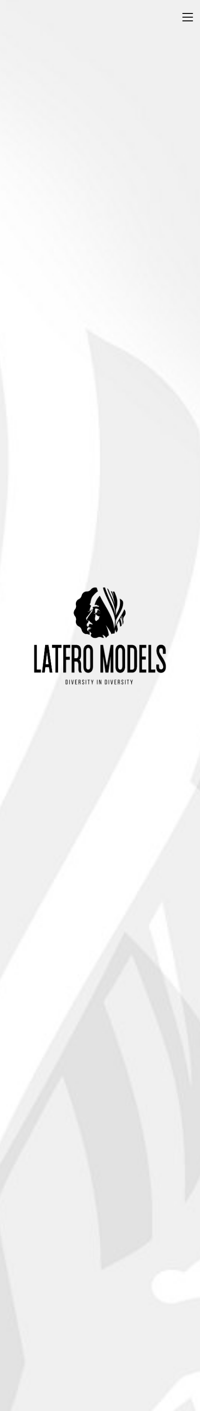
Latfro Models (100, 636)
